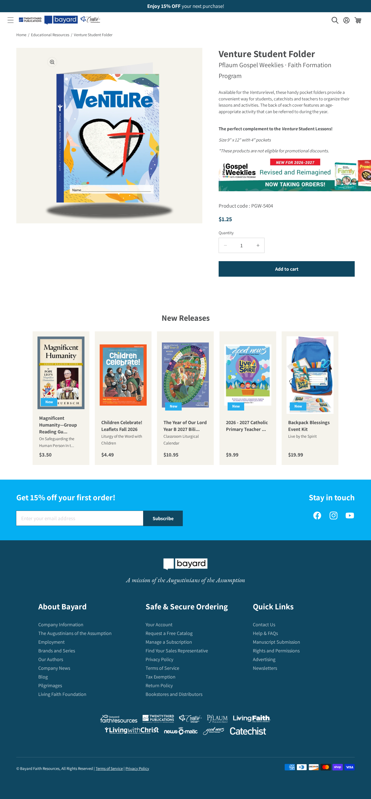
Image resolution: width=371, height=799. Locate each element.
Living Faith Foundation (62, 694)
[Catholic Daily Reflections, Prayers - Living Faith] (252, 720)
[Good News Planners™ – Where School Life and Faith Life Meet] (214, 732)
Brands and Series (56, 650)
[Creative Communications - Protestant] (190, 720)
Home (21, 34)
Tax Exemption (160, 677)
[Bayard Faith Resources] (118, 720)
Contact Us (264, 624)
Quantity (226, 232)
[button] (10, 20)
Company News (54, 668)
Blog (43, 677)
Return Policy (159, 685)
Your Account (159, 624)
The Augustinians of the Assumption (75, 633)
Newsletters (265, 668)
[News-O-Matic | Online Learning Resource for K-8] (181, 732)
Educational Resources (50, 34)
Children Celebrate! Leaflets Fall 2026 (121, 425)
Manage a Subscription (169, 642)
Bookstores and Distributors (174, 694)
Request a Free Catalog (169, 633)
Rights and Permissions (276, 650)
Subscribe (163, 518)
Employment (51, 642)
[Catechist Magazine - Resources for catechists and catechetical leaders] (247, 732)
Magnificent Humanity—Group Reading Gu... (58, 425)
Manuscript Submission (276, 642)
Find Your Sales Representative (177, 650)
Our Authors (50, 659)
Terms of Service (162, 668)
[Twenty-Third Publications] (158, 720)
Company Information (60, 624)
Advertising (264, 659)
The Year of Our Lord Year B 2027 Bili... (185, 425)
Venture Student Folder (93, 34)
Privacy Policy (159, 659)
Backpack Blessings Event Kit (309, 425)
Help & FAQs (265, 633)
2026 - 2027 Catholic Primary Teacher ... (247, 425)
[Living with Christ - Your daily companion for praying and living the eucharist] (132, 732)
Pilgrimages (50, 685)
